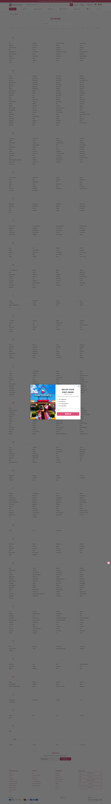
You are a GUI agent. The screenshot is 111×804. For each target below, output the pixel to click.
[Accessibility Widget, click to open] (108, 562)
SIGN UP (68, 414)
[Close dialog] (79, 386)
